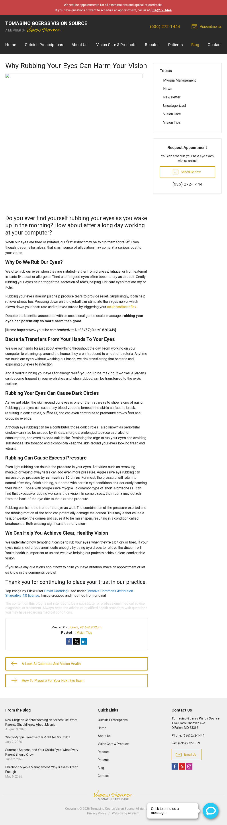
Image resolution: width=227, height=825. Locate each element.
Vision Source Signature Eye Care (113, 795)
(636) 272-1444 (165, 26)
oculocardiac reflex (121, 307)
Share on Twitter (76, 641)
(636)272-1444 (161, 10)
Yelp (182, 766)
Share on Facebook (69, 641)
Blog (195, 44)
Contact (215, 44)
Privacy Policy (96, 813)
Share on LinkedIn (84, 641)
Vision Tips (84, 632)
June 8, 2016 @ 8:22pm (85, 627)
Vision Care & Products (116, 44)
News (167, 89)
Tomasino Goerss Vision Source (112, 808)
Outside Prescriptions (44, 44)
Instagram (189, 766)
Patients (175, 44)
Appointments (210, 26)
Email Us (190, 754)
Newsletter (171, 97)
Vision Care (172, 114)
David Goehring (56, 591)
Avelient (133, 813)
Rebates (152, 44)
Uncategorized (174, 106)
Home (10, 44)
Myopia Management (179, 80)
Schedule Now (190, 172)
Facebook (175, 766)
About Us (80, 44)
